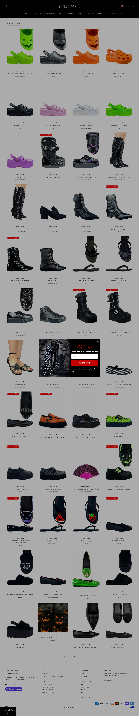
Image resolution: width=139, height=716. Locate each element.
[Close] (97, 341)
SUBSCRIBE (85, 363)
